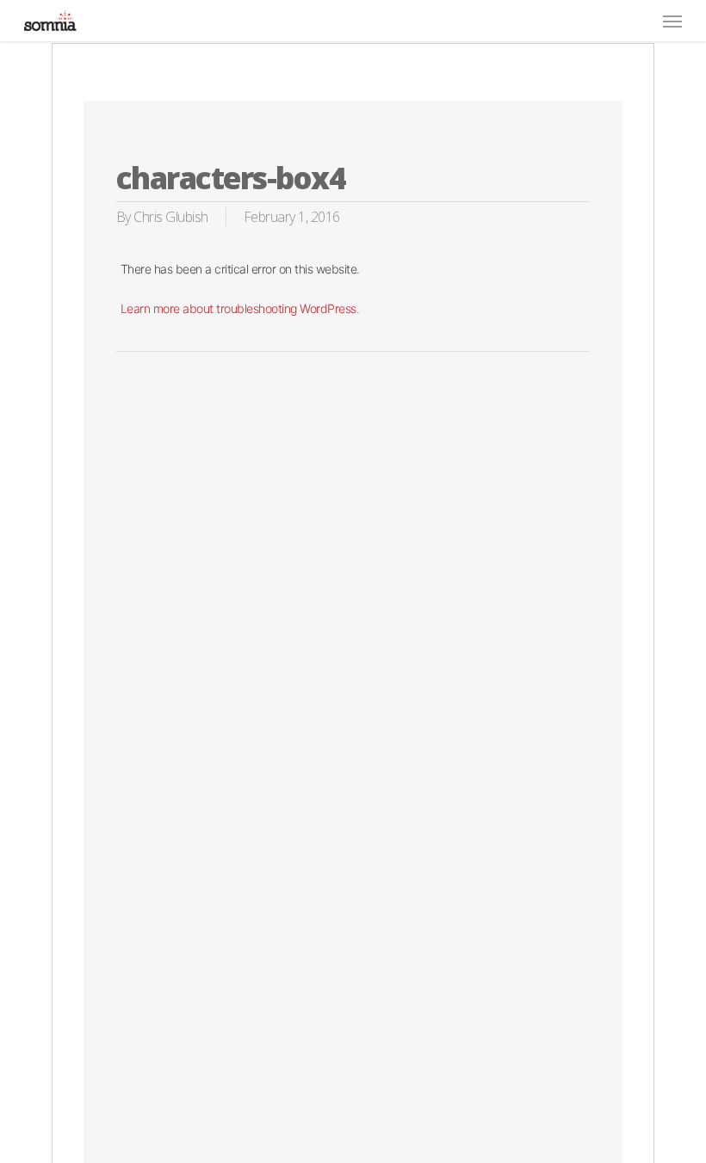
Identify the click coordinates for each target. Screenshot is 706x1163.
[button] (672, 20)
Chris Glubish (170, 216)
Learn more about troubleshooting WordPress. (240, 308)
